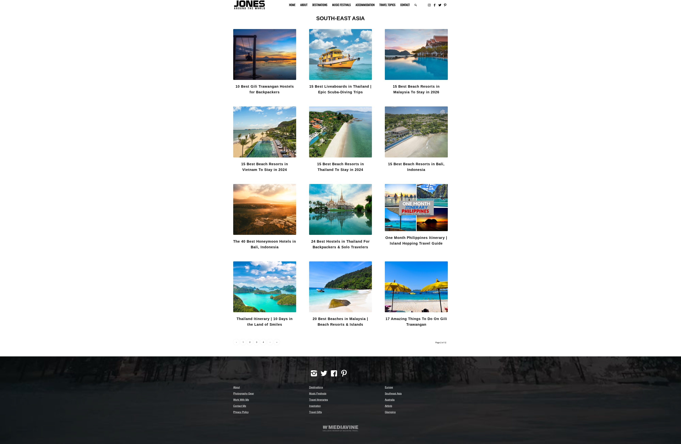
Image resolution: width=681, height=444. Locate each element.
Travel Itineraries (318, 399)
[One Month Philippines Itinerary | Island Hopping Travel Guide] (416, 207)
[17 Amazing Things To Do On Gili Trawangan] (416, 286)
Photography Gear (243, 393)
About (236, 387)
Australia (390, 399)
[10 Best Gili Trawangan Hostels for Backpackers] (264, 54)
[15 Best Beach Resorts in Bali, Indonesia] (416, 131)
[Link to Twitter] (439, 4)
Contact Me (239, 406)
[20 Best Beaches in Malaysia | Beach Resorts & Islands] (340, 286)
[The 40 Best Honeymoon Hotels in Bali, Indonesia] (264, 209)
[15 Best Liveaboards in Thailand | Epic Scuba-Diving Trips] (340, 54)
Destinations (316, 387)
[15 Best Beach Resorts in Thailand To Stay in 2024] (340, 131)
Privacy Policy (241, 412)
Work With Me (241, 399)
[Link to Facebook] (434, 4)
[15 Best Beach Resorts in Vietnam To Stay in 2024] (264, 131)
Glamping (390, 412)
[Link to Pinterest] (445, 4)
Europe (389, 387)
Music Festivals (317, 393)
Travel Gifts (315, 412)
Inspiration (315, 406)
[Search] (415, 5)
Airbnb (388, 406)
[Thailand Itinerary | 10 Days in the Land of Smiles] (264, 286)
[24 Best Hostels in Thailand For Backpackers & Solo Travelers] (340, 209)
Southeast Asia (393, 393)
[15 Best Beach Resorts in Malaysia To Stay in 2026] (416, 54)
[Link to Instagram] (429, 4)
